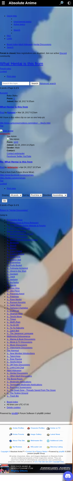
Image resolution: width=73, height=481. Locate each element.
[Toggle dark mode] (69, 3)
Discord (63, 53)
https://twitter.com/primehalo (12, 178)
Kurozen (4, 93)
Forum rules (5, 68)
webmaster (5, 134)
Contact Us (30, 451)
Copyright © (5, 451)
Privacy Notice (41, 451)
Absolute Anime (22, 3)
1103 (16, 142)
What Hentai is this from (21, 63)
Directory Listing (56, 447)
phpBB (15, 413)
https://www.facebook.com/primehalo (17, 175)
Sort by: (26, 195)
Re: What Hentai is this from (16, 161)
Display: (6, 195)
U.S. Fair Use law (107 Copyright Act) (49, 462)
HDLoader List (36, 447)
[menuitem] (22, 21)
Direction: (47, 195)
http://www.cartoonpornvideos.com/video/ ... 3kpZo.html (25, 123)
